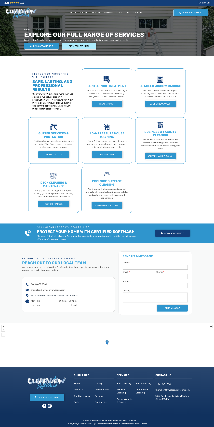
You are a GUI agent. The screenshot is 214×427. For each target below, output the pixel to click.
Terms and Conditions (138, 424)
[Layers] (211, 326)
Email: (125, 272)
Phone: (159, 272)
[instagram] (50, 406)
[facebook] (44, 406)
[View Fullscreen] (3, 334)
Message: (127, 290)
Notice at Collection (121, 424)
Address (127, 281)
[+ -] (107, 345)
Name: (126, 262)
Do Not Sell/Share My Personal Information (95, 424)
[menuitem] (73, 13)
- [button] (3, 329)
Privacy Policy (72, 424)
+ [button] (3, 326)
